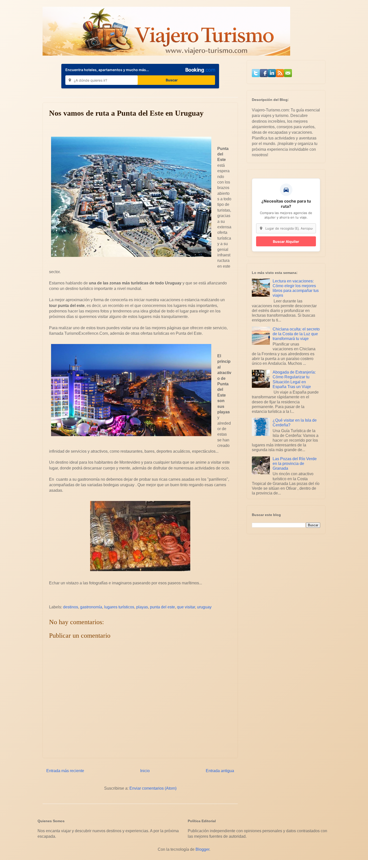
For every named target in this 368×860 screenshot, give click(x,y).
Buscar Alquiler (286, 241)
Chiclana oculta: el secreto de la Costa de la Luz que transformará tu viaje (296, 334)
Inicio (145, 771)
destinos (70, 607)
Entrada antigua (220, 771)
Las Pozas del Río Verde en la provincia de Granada (295, 463)
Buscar (172, 80)
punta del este (162, 607)
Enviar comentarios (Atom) (152, 788)
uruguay (204, 607)
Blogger (202, 849)
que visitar (186, 607)
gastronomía (91, 607)
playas (142, 607)
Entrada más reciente (65, 771)
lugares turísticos (119, 607)
